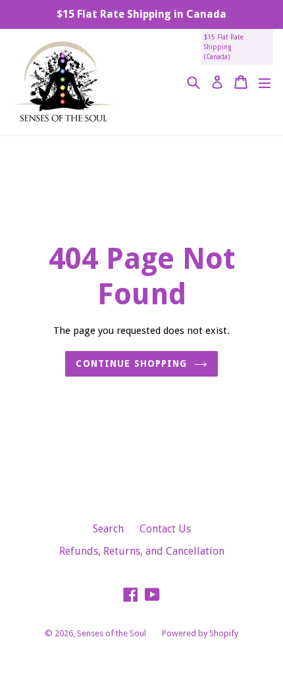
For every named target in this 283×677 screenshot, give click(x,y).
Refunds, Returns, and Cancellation (141, 551)
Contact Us (165, 529)
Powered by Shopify (200, 633)
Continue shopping (131, 363)
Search (108, 529)
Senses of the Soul (111, 633)
